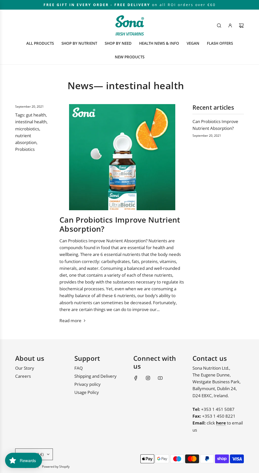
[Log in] (230, 25)
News (81, 85)
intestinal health (31, 122)
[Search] (219, 25)
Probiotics (25, 149)
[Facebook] (135, 378)
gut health (36, 115)
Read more (70, 320)
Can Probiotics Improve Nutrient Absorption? (119, 224)
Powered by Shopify (56, 466)
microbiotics (27, 129)
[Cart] (241, 25)
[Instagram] (148, 378)
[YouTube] (160, 378)
